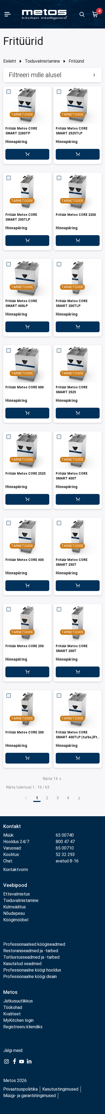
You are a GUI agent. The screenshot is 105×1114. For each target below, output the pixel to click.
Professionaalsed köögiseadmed (34, 944)
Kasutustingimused (60, 1089)
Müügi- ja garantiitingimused (29, 1095)
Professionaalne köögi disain (30, 976)
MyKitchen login (18, 1020)
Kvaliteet (12, 1013)
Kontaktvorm (15, 869)
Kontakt (12, 826)
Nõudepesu (14, 913)
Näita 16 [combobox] (50, 778)
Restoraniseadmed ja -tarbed (30, 950)
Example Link (6, 1064)
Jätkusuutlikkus (18, 1001)
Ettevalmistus (16, 894)
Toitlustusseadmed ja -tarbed (31, 957)
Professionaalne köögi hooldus (32, 970)
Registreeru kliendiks (23, 1026)
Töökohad (12, 1007)
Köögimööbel (15, 919)
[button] (53, 75)
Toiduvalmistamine (42, 61)
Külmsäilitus (14, 906)
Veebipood (15, 885)
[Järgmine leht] (79, 798)
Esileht (9, 61)
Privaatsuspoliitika (20, 1089)
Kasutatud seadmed (22, 963)
